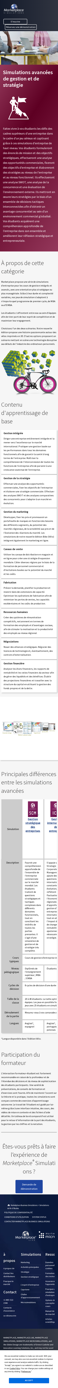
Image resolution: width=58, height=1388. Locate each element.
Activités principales (30, 1267)
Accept (29, 1380)
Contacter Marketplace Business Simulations (27, 1221)
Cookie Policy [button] (15, 1368)
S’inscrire (15, 21)
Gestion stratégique (30, 1276)
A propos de (8, 1268)
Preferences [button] (26, 1372)
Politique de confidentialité (18, 1212)
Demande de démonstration (29, 1186)
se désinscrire (9, 1315)
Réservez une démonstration (21, 27)
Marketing (25, 1262)
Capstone (25, 1289)
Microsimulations (28, 1302)
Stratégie (25, 1272)
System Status (39, 1217)
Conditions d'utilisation (16, 1217)
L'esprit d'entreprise (30, 1284)
